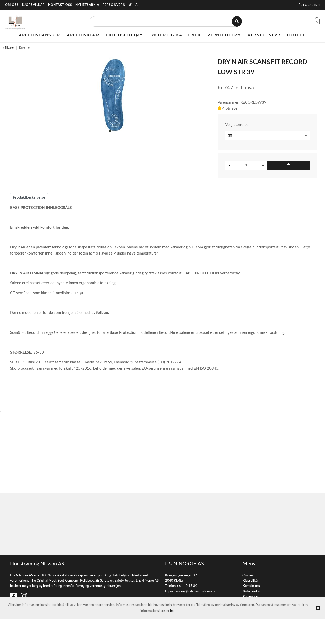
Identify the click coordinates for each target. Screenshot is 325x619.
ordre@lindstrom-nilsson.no (196, 591)
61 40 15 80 (188, 586)
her (172, 611)
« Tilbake (8, 47)
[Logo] (15, 21)
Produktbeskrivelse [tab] (29, 197)
